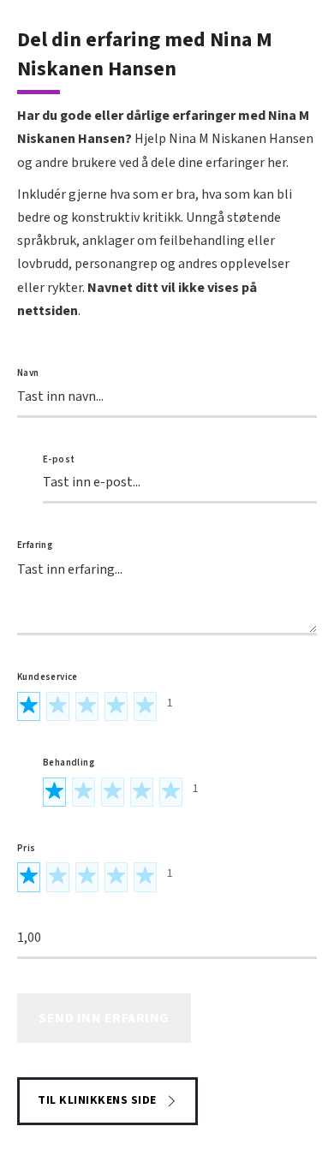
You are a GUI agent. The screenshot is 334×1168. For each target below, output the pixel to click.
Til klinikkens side (97, 1100)
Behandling (68, 762)
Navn (28, 372)
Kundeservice (47, 676)
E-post (59, 459)
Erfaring (34, 545)
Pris (26, 848)
